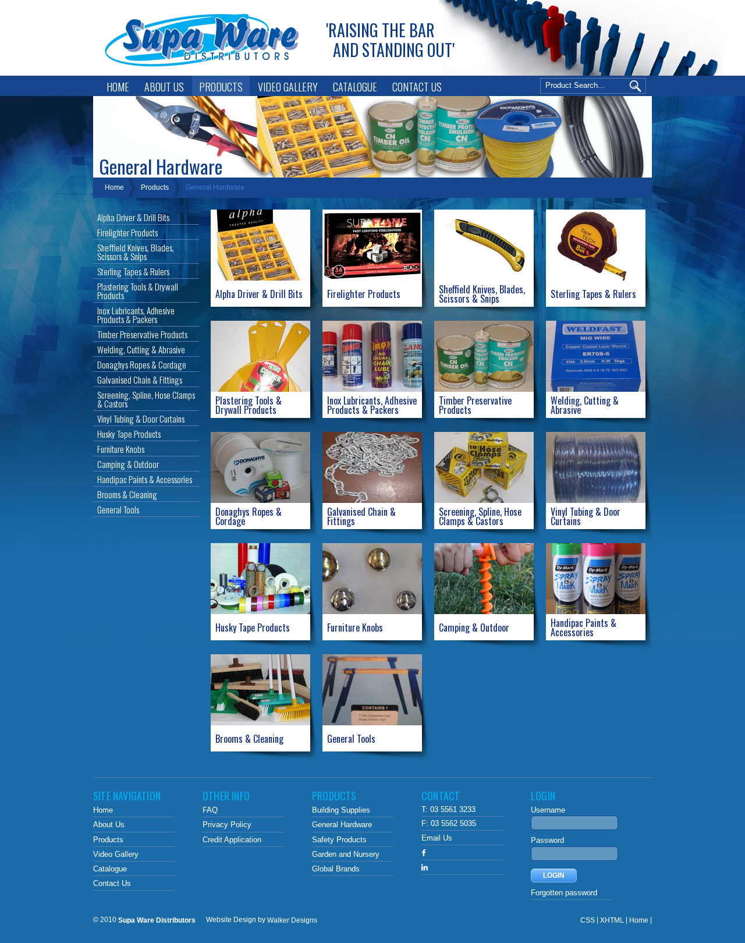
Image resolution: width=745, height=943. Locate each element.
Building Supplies (341, 810)
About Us (164, 86)
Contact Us (417, 86)
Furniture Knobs (120, 448)
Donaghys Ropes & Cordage (141, 364)
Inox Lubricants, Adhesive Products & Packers (136, 314)
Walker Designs (292, 920)
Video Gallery (288, 86)
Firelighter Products (127, 232)
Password (547, 840)
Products (221, 86)
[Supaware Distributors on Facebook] (423, 853)
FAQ (210, 810)
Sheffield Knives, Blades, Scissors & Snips (135, 252)
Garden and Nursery (345, 854)
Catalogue (355, 86)
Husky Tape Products (129, 433)
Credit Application (232, 839)
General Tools (118, 509)
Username (548, 810)
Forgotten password (564, 892)
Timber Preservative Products (142, 334)
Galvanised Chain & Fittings (139, 379)
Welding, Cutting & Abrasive (141, 349)
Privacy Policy (227, 825)
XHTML (612, 920)
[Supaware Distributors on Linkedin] (424, 867)
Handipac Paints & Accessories (144, 479)
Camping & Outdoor (128, 464)
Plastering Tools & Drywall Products (137, 291)
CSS (587, 920)
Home (118, 86)
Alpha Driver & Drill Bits (133, 217)
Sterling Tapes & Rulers (133, 271)
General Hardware (215, 187)
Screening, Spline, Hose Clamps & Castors (146, 399)
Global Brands (336, 868)
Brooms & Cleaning (127, 494)
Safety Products (339, 839)
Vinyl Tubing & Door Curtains (141, 418)
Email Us (436, 838)
